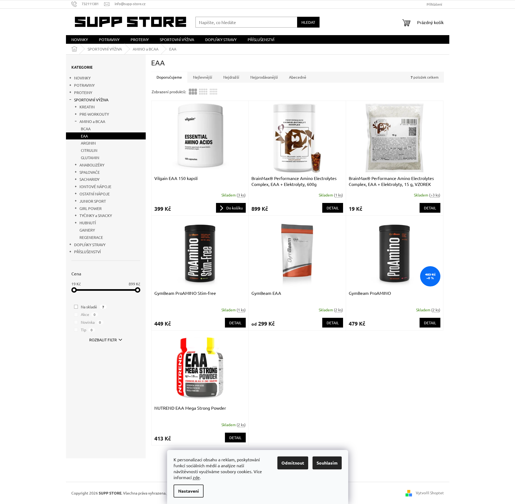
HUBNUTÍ (87, 222)
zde (196, 477)
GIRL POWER (90, 208)
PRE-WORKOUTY (94, 114)
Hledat (308, 22)
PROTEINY (83, 92)
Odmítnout (292, 463)
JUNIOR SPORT (92, 201)
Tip (87, 329)
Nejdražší (231, 77)
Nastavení (188, 491)
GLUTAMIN (90, 157)
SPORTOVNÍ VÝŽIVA (91, 99)
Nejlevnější (202, 77)
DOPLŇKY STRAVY (89, 244)
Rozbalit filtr (103, 339)
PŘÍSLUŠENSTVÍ (87, 251)
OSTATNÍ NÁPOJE (94, 193)
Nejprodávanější (264, 77)
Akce (88, 314)
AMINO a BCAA (92, 121)
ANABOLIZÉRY (91, 164)
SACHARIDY (89, 179)
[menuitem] (79, 39)
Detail (333, 207)
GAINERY (87, 230)
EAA (84, 135)
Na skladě (92, 306)
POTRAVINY (84, 85)
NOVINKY (82, 77)
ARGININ (88, 143)
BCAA (86, 128)
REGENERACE (91, 237)
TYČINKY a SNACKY (95, 215)
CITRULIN (89, 150)
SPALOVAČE (89, 172)
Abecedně (297, 77)
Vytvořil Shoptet (430, 492)
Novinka (91, 322)
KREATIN (87, 106)
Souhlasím (327, 463)
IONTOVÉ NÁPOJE (95, 186)
